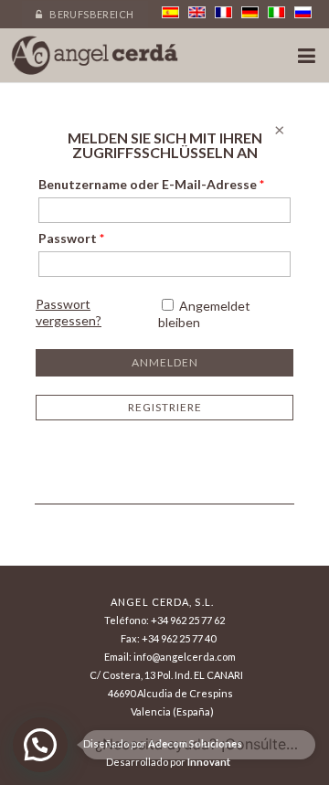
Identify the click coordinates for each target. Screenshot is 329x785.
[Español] (170, 12)
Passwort (71, 238)
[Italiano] (276, 12)
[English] (197, 12)
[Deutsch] (250, 12)
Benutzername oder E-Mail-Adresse (151, 184)
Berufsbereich (91, 14)
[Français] (223, 12)
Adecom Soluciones (195, 743)
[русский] (303, 12)
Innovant (208, 762)
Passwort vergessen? (68, 312)
